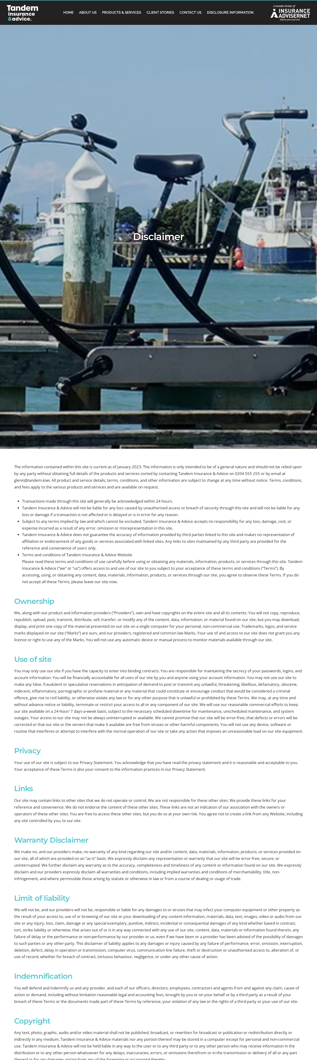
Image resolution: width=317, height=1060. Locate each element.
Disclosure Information (230, 12)
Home (68, 12)
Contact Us (190, 12)
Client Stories (160, 12)
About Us (88, 12)
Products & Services (121, 12)
